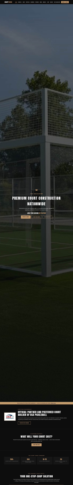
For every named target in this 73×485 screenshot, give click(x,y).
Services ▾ (20, 2)
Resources (32, 2)
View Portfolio (47, 217)
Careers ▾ (44, 2)
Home (16, 2)
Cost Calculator (57, 2)
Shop (48, 2)
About (24, 2)
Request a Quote (65, 2)
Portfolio (27, 2)
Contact (51, 2)
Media (41, 2)
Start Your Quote (36, 217)
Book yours (53, 403)
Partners (37, 2)
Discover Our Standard (24, 423)
